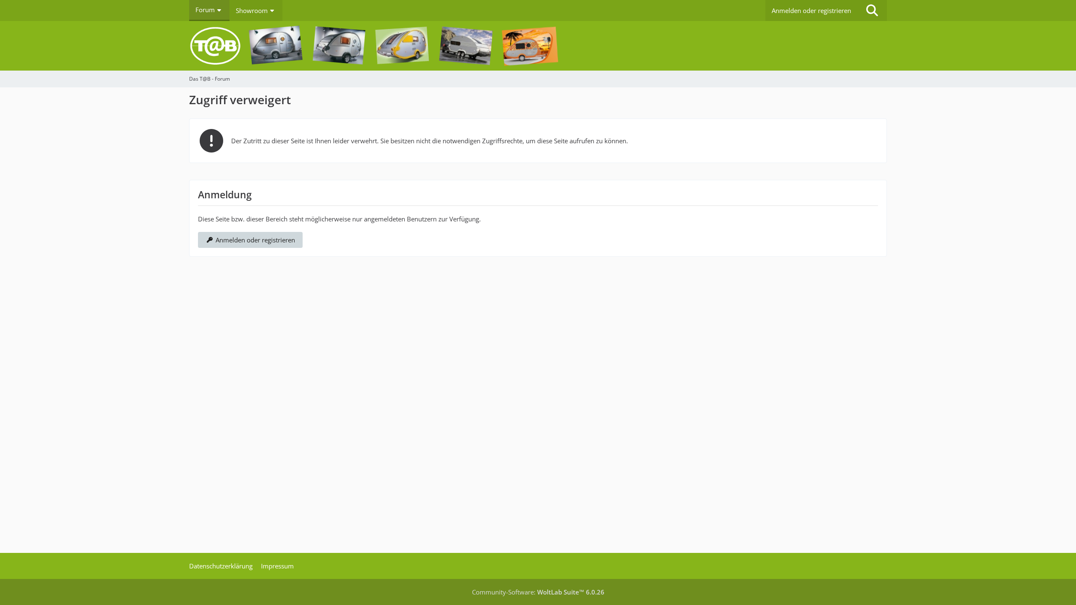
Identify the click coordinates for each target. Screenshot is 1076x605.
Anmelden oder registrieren (811, 10)
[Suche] (872, 10)
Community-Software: (538, 592)
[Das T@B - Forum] (538, 46)
